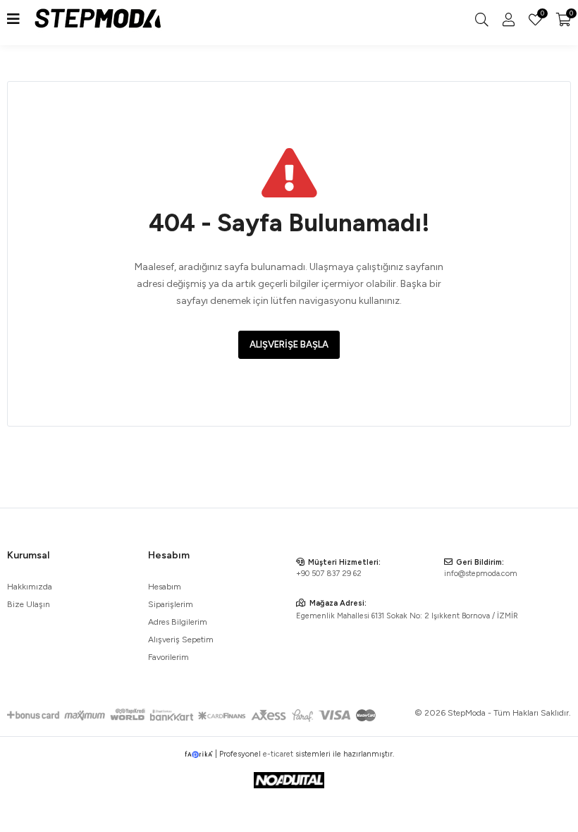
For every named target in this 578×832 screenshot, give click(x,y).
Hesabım (164, 587)
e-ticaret (278, 754)
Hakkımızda (29, 587)
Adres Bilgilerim (177, 622)
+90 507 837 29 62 (329, 573)
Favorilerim (541, 15)
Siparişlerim (170, 604)
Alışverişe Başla (289, 344)
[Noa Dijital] (289, 780)
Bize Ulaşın (28, 604)
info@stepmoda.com (480, 573)
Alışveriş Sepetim (181, 639)
